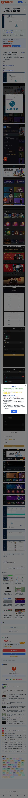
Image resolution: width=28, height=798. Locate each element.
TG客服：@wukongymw (9, 395)
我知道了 (14, 411)
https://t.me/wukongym (13, 397)
